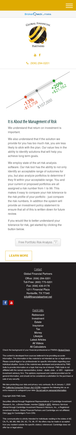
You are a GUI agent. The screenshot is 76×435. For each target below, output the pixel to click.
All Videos (38, 343)
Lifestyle (38, 336)
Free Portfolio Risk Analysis (35, 242)
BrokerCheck (64, 349)
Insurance (38, 325)
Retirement (38, 315)
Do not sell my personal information (51, 390)
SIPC (49, 404)
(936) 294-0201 (40, 63)
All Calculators (38, 346)
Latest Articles (38, 339)
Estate (38, 322)
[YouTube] (35, 55)
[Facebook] (39, 55)
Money (38, 332)
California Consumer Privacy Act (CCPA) (23, 387)
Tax (38, 329)
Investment (38, 318)
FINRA (41, 404)
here (9, 412)
